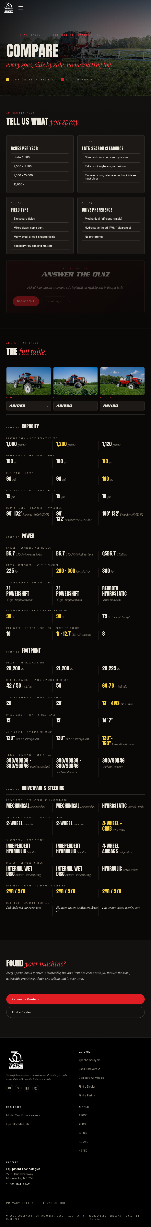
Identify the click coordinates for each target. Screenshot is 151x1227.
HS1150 (110, 406)
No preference (94, 236)
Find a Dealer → (23, 1012)
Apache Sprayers (89, 1060)
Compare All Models (91, 1077)
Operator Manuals (17, 1124)
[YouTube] (9, 1088)
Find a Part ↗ (87, 1095)
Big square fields (24, 218)
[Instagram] (35, 1088)
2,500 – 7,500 (23, 166)
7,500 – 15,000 (23, 175)
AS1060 (17, 406)
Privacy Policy (20, 1203)
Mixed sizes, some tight (29, 227)
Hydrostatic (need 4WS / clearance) (108, 227)
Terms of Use (54, 1203)
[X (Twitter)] (18, 1088)
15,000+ (19, 184)
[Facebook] (27, 1088)
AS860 (83, 1124)
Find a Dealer (87, 1086)
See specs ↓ (26, 301)
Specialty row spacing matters (33, 245)
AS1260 (64, 406)
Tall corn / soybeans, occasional (105, 166)
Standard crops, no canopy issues (106, 157)
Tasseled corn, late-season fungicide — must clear (110, 177)
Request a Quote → (26, 999)
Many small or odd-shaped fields (34, 236)
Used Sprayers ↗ (89, 1068)
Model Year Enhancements (23, 1115)
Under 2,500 (22, 157)
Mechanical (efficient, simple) (103, 218)
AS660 (83, 1115)
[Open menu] (21, 8)
